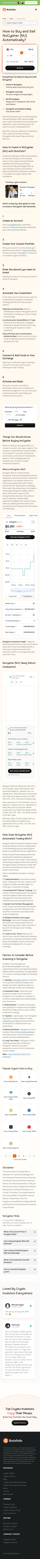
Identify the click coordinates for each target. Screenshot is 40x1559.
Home (4, 19)
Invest (11, 19)
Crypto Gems (33, 515)
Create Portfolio (29, 250)
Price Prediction (19, 515)
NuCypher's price (20, 980)
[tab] (9, 516)
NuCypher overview (14, 92)
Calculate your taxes (11, 1021)
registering (14, 225)
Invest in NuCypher (14, 85)
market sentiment (27, 1032)
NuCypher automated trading (18, 109)
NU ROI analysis (12, 99)
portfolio (10, 1007)
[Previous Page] (6, 1156)
